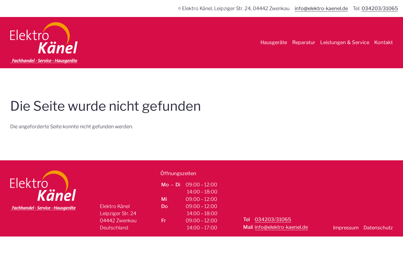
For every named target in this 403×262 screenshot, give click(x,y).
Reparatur (303, 42)
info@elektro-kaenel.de (321, 8)
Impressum (346, 227)
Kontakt (383, 42)
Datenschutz (378, 227)
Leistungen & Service (344, 42)
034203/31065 (380, 8)
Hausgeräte (273, 42)
